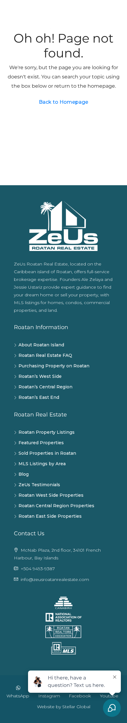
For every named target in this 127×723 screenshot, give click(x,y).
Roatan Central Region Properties (56, 505)
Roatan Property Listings (46, 432)
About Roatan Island (41, 345)
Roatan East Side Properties (50, 516)
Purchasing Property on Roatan (53, 366)
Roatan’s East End (38, 397)
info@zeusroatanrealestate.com (55, 579)
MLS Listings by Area (42, 463)
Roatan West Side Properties (51, 495)
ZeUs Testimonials (39, 484)
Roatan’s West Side (40, 376)
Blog (23, 474)
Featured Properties (41, 442)
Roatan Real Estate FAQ (45, 355)
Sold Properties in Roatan (47, 453)
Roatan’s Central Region (45, 387)
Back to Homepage (63, 102)
